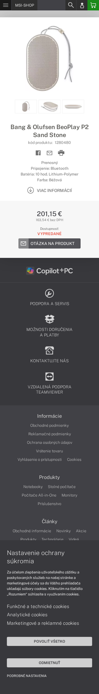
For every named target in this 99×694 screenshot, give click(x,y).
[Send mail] (49, 153)
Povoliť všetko (49, 641)
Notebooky (33, 486)
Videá (74, 539)
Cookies (74, 459)
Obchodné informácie (32, 531)
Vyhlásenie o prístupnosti (40, 459)
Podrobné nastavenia (27, 676)
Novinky (63, 531)
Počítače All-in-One (39, 495)
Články (49, 521)
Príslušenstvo (49, 503)
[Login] (81, 5)
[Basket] (93, 5)
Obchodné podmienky (49, 425)
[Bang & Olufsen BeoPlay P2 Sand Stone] (49, 58)
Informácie (49, 416)
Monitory (69, 495)
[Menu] (5, 5)
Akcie (81, 531)
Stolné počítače (62, 486)
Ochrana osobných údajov (49, 442)
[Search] (70, 5)
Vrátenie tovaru (49, 451)
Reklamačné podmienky (49, 434)
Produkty (49, 477)
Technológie (53, 539)
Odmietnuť (49, 662)
